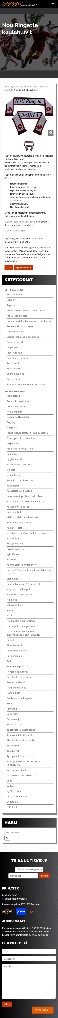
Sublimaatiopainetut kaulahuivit (20, 221)
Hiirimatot (12, 454)
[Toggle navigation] (53, 4)
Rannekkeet (13, 693)
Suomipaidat (14, 379)
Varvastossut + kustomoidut (22, 775)
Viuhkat (11, 786)
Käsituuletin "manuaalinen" (22, 564)
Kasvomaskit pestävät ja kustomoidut (27, 496)
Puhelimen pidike (16, 650)
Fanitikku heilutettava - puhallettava (27, 433)
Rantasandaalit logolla (20, 698)
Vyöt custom (14, 791)
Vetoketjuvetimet (16, 770)
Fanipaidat (13, 427)
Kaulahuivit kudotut (18, 358)
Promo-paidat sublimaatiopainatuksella (29, 321)
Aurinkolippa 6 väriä (18, 401)
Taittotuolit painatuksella (21, 730)
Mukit (10, 615)
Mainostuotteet (15, 391)
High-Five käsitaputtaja (20, 448)
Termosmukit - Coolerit (19, 735)
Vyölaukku (12, 802)
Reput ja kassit (15, 342)
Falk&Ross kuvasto (17, 316)
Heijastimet (13, 443)
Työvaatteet (14, 368)
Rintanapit (12, 708)
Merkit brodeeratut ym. (19, 594)
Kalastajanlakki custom (20, 491)
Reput (10, 703)
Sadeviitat (12, 714)
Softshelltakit (14, 294)
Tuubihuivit (13, 363)
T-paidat (11, 305)
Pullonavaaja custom (18, 666)
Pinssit (10, 640)
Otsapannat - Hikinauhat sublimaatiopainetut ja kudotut (24, 633)
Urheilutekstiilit (15, 331)
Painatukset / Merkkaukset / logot (26, 384)
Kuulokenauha (15, 543)
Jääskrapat (13, 485)
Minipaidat (12, 600)
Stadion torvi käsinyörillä (20, 740)
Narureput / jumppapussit (21, 626)
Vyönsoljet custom (17, 796)
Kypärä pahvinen (16, 549)
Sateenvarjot (14, 719)
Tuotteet (18, 86)
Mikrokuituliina (15, 605)
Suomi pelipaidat (16, 374)
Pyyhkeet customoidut (19, 677)
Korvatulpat (13, 538)
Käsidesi (11, 559)
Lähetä (44, 875)
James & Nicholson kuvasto (22, 326)
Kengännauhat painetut (20, 522)
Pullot (10, 661)
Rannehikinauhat (16, 687)
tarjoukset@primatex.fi (15, 898)
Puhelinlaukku (15, 656)
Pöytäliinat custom (17, 671)
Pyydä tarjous (42, 1010)
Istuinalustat (14, 475)
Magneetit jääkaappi (18, 589)
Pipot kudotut (14, 352)
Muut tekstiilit (31, 86)
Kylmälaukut (14, 554)
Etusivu (8, 86)
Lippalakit (12, 347)
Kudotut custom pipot (15, 230)
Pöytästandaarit (16, 682)
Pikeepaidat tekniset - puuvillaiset (26, 310)
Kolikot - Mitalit (15, 528)
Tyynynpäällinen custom (20, 756)
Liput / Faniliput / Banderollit (23, 584)
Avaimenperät (14, 412)
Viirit (9, 780)
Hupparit (11, 300)
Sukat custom (14, 724)
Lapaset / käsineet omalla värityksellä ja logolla (29, 572)
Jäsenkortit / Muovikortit (20, 480)
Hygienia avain (15, 459)
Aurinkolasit (13, 396)
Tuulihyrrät (13, 751)
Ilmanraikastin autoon (19, 464)
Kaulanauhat (14, 512)
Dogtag (11, 422)
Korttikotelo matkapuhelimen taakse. (27, 533)
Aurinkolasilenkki (16, 406)
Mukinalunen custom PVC (21, 621)
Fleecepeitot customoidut (21, 438)
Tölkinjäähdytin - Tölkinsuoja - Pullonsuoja (23, 763)
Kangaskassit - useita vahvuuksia (25, 501)
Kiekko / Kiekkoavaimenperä (23, 517)
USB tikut (12, 807)
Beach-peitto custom (18, 417)
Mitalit (10, 610)
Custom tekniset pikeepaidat (23, 337)
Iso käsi (11, 469)
